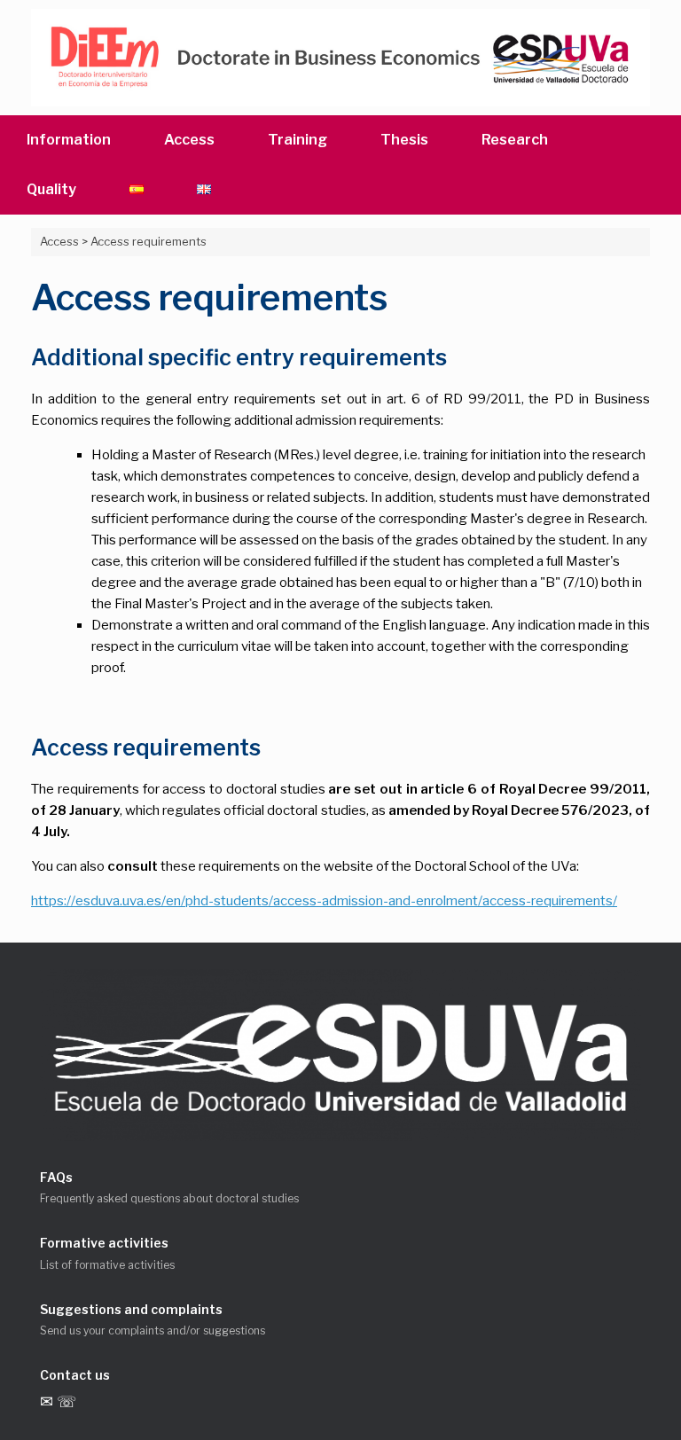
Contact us (75, 1374)
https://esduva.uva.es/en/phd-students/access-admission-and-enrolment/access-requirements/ (324, 901)
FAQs (56, 1177)
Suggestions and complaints (131, 1309)
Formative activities (104, 1242)
